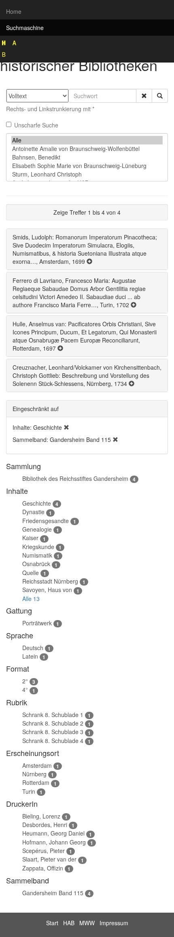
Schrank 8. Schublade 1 (52, 715)
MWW (87, 923)
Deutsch (32, 648)
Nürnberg (34, 774)
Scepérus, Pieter (43, 851)
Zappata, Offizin (42, 868)
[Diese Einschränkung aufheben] (66, 427)
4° (25, 689)
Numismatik (37, 555)
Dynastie (33, 512)
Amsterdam (37, 765)
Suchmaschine (25, 28)
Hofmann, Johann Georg (54, 842)
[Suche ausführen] (160, 96)
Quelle (30, 573)
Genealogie (37, 529)
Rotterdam (35, 782)
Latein (30, 656)
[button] (144, 96)
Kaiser (30, 538)
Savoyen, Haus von (47, 590)
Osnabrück (36, 564)
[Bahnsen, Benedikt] (87, 157)
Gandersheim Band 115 (52, 893)
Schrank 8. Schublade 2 (52, 723)
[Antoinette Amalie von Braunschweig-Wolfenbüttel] (87, 148)
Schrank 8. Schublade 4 (52, 741)
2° (25, 681)
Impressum (114, 923)
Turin (28, 791)
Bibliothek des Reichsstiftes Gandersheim (75, 478)
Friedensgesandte (45, 521)
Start (52, 923)
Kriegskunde (38, 547)
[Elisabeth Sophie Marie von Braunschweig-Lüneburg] (87, 166)
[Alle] (87, 140)
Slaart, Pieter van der (49, 859)
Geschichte (36, 503)
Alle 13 (31, 599)
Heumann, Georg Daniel (53, 833)
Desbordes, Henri (44, 825)
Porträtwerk (37, 623)
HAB (68, 923)
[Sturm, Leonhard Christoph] (87, 174)
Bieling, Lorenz (41, 816)
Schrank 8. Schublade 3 (52, 732)
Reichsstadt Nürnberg (50, 581)
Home (13, 11)
